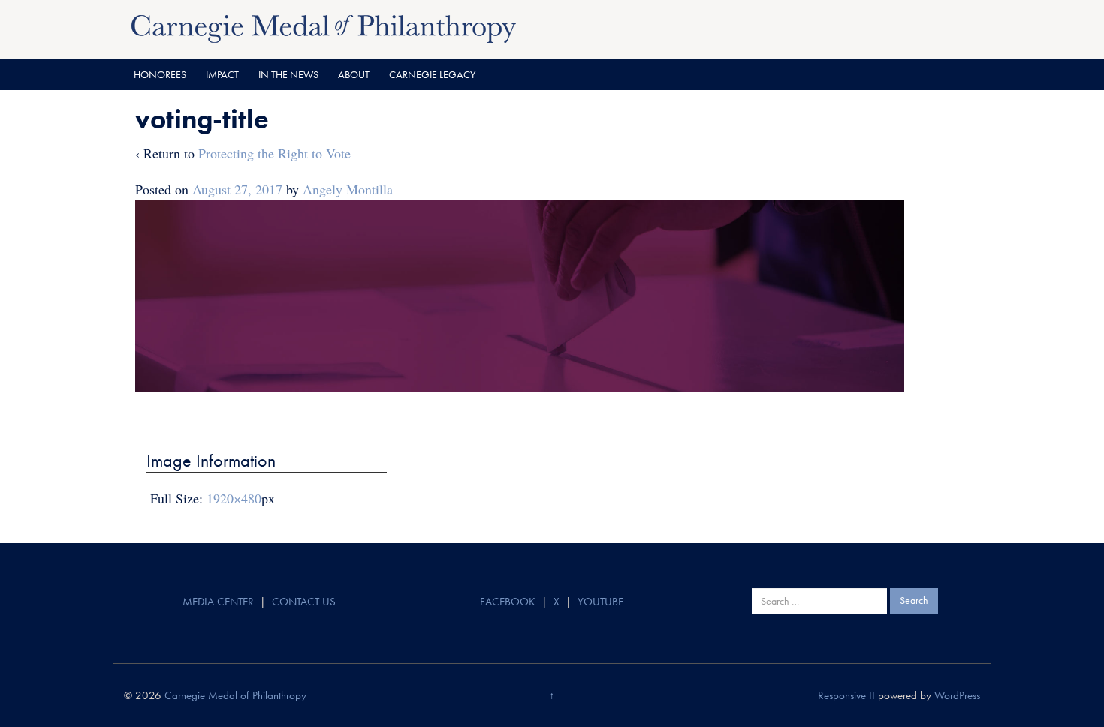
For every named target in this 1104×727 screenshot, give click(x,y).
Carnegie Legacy (432, 74)
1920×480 (234, 498)
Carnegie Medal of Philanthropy (235, 695)
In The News (288, 74)
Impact (222, 74)
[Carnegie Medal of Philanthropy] (323, 27)
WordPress (957, 695)
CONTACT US (304, 601)
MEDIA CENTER (218, 601)
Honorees (160, 74)
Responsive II (846, 695)
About (354, 74)
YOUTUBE (600, 601)
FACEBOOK (507, 601)
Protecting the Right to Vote (274, 153)
